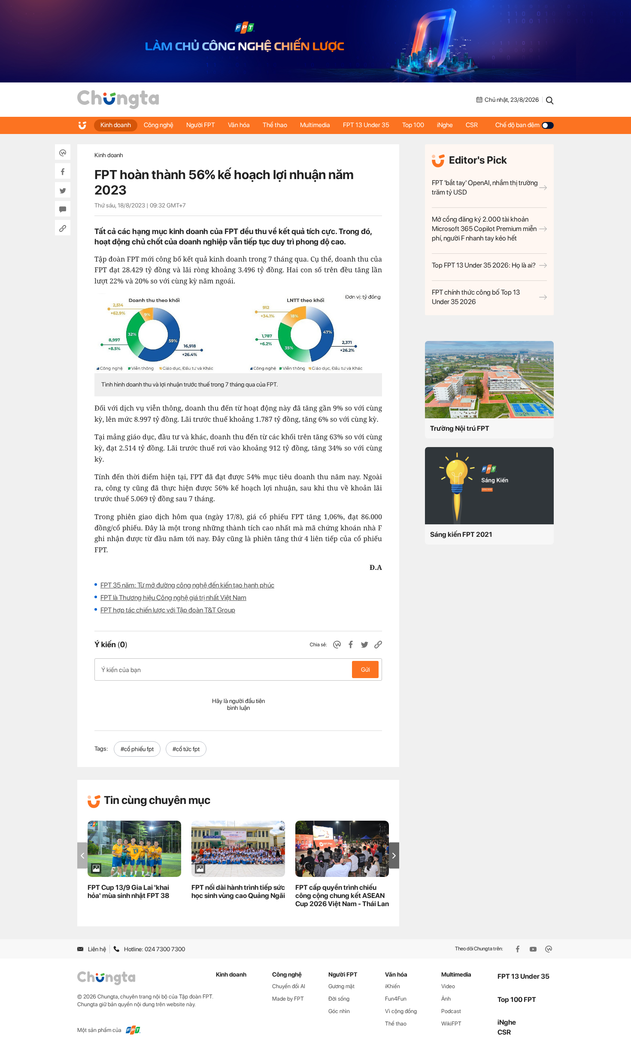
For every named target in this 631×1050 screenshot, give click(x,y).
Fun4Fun (396, 998)
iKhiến (392, 986)
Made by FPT (288, 998)
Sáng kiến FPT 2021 (461, 534)
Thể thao (275, 125)
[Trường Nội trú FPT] (489, 379)
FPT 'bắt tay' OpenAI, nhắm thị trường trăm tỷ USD (485, 187)
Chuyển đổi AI (288, 986)
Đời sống (338, 998)
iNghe (445, 125)
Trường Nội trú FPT (459, 428)
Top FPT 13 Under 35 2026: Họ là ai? (484, 265)
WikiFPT (451, 1023)
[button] (394, 856)
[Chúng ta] (118, 99)
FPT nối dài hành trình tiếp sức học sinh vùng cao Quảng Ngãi (238, 891)
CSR (472, 125)
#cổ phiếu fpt (137, 749)
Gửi (365, 669)
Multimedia (315, 125)
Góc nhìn (339, 1011)
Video (448, 986)
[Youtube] (534, 949)
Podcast (451, 1011)
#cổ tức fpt (186, 749)
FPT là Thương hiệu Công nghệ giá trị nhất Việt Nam (173, 597)
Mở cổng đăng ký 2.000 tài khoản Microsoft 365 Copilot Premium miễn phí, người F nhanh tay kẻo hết (484, 228)
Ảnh (446, 998)
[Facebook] (518, 949)
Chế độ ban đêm (517, 125)
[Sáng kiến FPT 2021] (489, 485)
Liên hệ (97, 949)
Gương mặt (341, 986)
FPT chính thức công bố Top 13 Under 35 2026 (476, 297)
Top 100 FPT (517, 999)
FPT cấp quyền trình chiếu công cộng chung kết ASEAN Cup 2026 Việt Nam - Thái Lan (342, 895)
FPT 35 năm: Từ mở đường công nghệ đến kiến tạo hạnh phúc (187, 585)
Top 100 (413, 125)
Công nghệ (158, 125)
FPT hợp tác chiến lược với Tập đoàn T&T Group (167, 610)
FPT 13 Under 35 (366, 125)
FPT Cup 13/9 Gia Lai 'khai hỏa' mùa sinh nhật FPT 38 (128, 891)
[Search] (550, 99)
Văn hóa (239, 125)
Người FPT (200, 125)
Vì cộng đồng (401, 1011)
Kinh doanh (115, 125)
